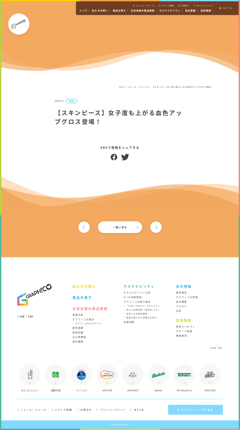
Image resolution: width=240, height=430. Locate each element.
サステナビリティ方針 (137, 292)
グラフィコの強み (83, 319)
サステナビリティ (169, 10)
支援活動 (129, 322)
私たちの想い (100, 10)
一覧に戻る (120, 227)
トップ (83, 10)
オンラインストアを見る (197, 409)
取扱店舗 (77, 332)
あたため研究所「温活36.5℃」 (143, 309)
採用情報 (206, 10)
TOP (121, 87)
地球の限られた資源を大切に (141, 317)
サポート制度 (184, 331)
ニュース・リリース (145, 5)
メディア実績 (168, 5)
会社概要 (181, 301)
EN (22, 316)
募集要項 (181, 335)
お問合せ (185, 5)
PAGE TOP (216, 347)
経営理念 (181, 292)
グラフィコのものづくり (88, 323)
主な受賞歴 (79, 337)
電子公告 (139, 409)
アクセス (181, 306)
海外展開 (77, 341)
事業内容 (77, 314)
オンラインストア (205, 5)
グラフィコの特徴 (187, 297)
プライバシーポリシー (113, 409)
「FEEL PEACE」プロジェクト (143, 305)
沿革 (179, 310)
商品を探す (119, 10)
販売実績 (77, 327)
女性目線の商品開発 (142, 10)
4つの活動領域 (133, 297)
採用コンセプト (185, 326)
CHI (30, 316)
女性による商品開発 (137, 313)
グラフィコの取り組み (137, 301)
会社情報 (190, 10)
